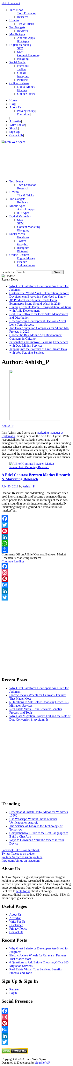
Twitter (21, 69)
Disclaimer (23, 114)
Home (13, 100)
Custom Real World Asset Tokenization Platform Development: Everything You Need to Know (39, 294)
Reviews (22, 30)
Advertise (15, 121)
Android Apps (26, 37)
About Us (15, 107)
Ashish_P (7, 426)
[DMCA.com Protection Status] (15, 1052)
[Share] (36, 550)
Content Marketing (28, 55)
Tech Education (26, 13)
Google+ (22, 72)
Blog (12, 103)
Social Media (17, 62)
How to (14, 20)
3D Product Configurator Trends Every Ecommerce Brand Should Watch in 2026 (35, 301)
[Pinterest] (36, 531)
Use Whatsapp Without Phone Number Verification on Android (33, 820)
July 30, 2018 (10, 486)
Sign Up (14, 131)
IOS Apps (23, 41)
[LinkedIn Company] (36, 591)
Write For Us (17, 124)
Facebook (23, 65)
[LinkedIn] (36, 537)
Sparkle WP (42, 1062)
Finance (22, 90)
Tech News (16, 9)
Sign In (13, 128)
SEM (20, 51)
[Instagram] (36, 572)
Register (14, 989)
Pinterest (22, 79)
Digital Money (26, 86)
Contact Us (16, 135)
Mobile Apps (17, 34)
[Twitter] (36, 525)
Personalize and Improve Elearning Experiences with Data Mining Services (38, 343)
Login (13, 993)
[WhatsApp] (36, 543)
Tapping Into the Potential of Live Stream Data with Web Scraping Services (38, 350)
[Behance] (36, 585)
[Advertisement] (36, 160)
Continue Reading (13, 561)
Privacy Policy (26, 110)
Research (22, 16)
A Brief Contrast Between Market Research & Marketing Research (36, 477)
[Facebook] (36, 518)
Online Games (26, 93)
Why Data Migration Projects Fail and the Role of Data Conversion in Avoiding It (39, 717)
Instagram (23, 76)
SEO (20, 48)
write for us (23, 891)
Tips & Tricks (25, 23)
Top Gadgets (17, 27)
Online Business (19, 83)
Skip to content (11, 3)
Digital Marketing (20, 44)
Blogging (23, 58)
